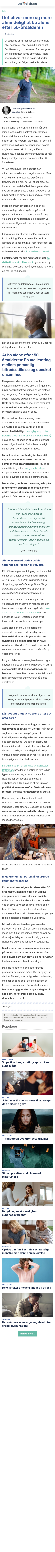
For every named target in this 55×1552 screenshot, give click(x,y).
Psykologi (7, 1136)
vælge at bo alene (35, 468)
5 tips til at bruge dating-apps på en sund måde (25, 1064)
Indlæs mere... (27, 1333)
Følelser (6, 1247)
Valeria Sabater (28, 112)
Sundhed (6, 1319)
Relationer (7, 1059)
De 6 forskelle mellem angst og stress (26, 1287)
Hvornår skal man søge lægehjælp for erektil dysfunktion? (26, 1324)
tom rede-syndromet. (38, 251)
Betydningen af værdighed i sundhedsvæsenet (20, 1213)
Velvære (6, 1170)
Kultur (4, 11)
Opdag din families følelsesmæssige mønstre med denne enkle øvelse (25, 1251)
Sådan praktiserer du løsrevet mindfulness (21, 1175)
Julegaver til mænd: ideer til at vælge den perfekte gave (26, 1102)
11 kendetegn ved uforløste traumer (25, 1138)
